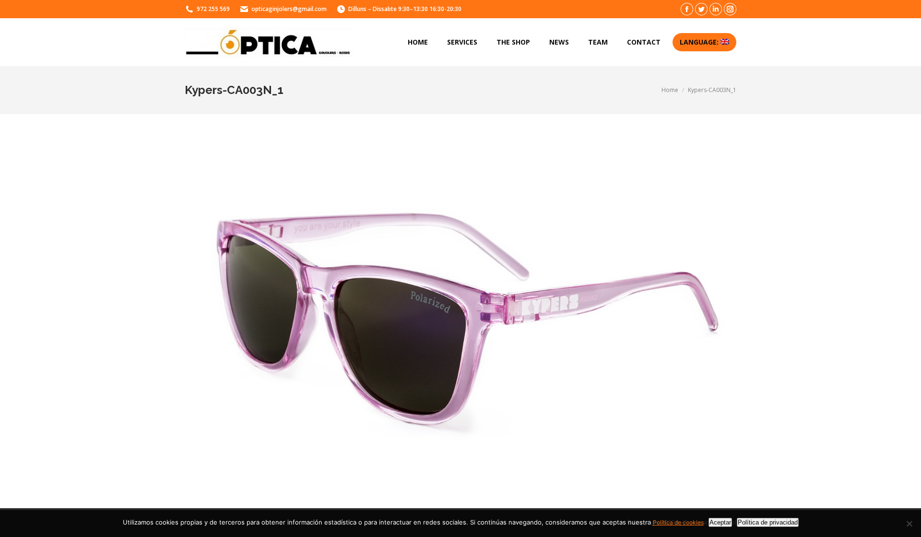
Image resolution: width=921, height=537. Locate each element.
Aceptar (720, 522)
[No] (909, 523)
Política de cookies (678, 522)
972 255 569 (213, 9)
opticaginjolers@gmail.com (289, 9)
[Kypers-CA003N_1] (460, 308)
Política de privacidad (768, 522)
